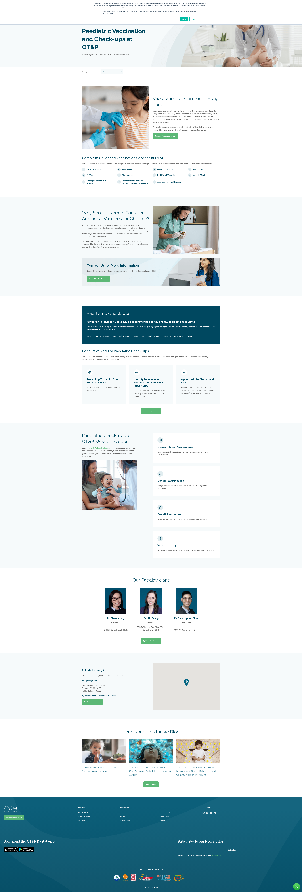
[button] (186, 682)
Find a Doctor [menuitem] (83, 812)
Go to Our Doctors (152, 641)
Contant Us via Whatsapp (98, 279)
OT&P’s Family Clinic (99, 448)
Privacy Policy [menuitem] (125, 820)
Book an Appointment (151, 411)
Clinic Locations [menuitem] (84, 816)
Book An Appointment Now (165, 136)
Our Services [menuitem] (83, 820)
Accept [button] (184, 19)
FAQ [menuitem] (121, 812)
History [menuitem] (122, 816)
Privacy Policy (216, 855)
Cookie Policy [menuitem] (165, 816)
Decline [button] (193, 19)
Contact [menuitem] (163, 820)
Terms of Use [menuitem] (165, 812)
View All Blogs (151, 784)
